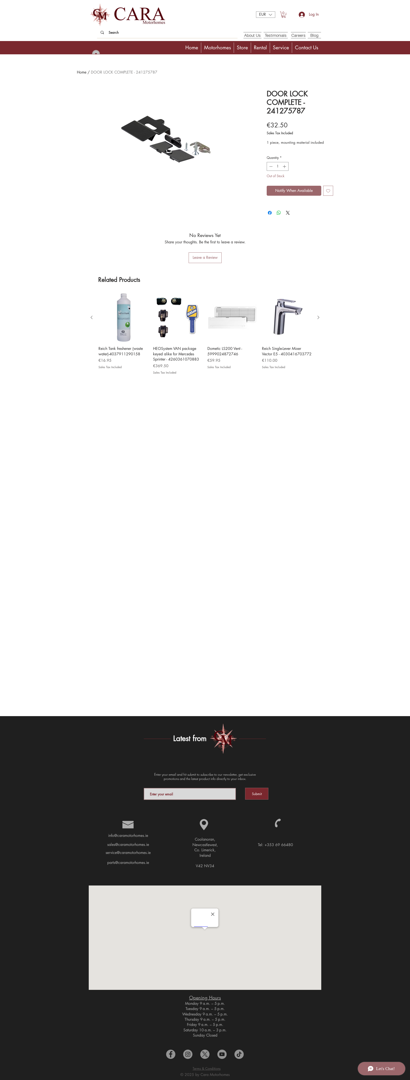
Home (81, 72)
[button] (265, 14)
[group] (205, 336)
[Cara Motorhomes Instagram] (187, 1054)
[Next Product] (318, 317)
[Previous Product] (91, 317)
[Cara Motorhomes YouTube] (222, 1054)
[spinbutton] (277, 166)
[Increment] (285, 166)
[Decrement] (270, 166)
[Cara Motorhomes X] (205, 1054)
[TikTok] (239, 1054)
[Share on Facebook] (270, 213)
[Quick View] (123, 318)
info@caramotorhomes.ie (128, 835)
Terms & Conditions (207, 1068)
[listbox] (265, 14)
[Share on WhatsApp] (279, 213)
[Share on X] (288, 213)
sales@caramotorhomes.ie (128, 844)
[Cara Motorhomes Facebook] (170, 1054)
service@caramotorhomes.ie (128, 852)
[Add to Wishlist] (328, 191)
